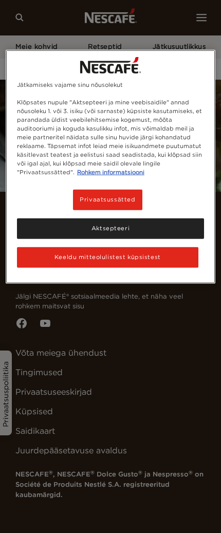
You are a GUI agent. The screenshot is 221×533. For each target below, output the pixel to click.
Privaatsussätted (107, 199)
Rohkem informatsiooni (110, 172)
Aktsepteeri (110, 228)
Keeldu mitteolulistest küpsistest (107, 257)
